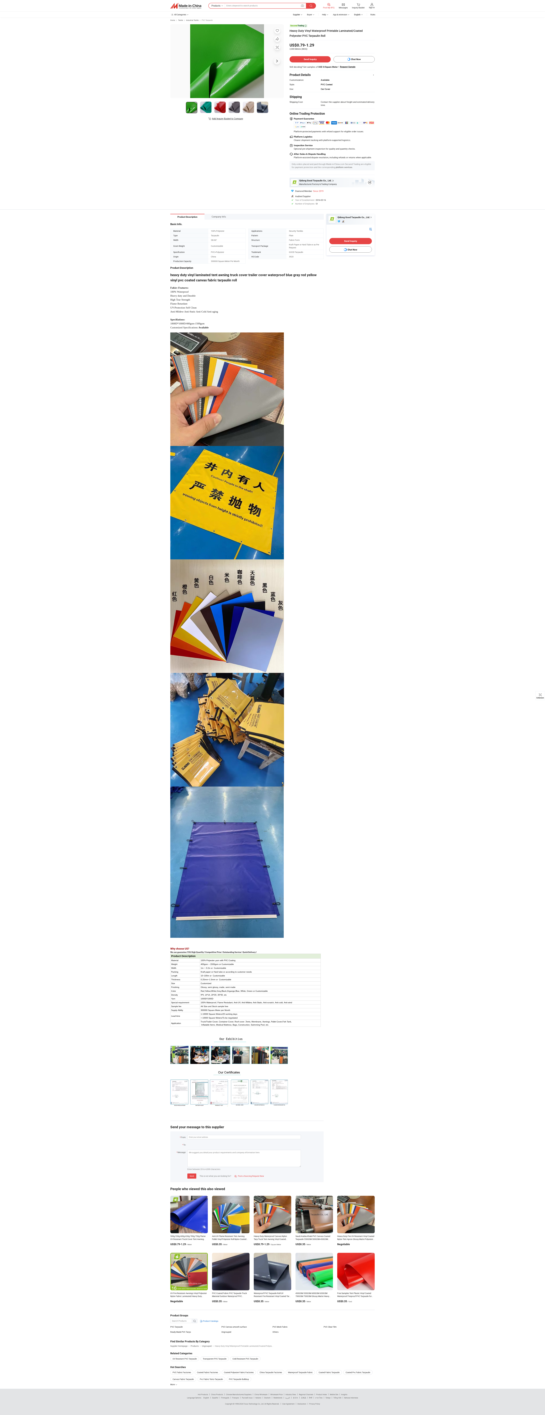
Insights (344, 1394)
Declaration (301, 1404)
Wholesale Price (276, 1394)
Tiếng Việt (337, 1398)
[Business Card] (370, 228)
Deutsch (267, 1398)
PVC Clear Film (330, 1326)
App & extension (340, 14)
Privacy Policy (314, 1404)
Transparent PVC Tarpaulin (215, 1358)
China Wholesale (260, 1394)
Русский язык (247, 1398)
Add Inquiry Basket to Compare (227, 118)
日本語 (303, 1398)
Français (235, 1398)
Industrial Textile (192, 20)
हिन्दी (310, 1398)
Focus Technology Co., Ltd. (254, 1404)
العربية (287, 1398)
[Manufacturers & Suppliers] (185, 6)
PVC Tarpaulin (207, 20)
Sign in (372, 7)
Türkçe (327, 1398)
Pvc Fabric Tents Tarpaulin (211, 1379)
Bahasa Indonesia (351, 1398)
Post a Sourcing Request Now (249, 1176)
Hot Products (203, 1394)
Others (275, 1332)
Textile (180, 20)
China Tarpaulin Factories (271, 1372)
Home (172, 20)
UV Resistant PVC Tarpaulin (185, 1358)
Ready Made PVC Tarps (180, 1332)
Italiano (258, 1398)
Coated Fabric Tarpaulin (329, 1372)
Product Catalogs (210, 1321)
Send (192, 1176)
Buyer (309, 14)
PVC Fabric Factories (182, 1372)
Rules (372, 14)
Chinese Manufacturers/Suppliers (238, 1394)
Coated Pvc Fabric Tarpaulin (358, 1372)
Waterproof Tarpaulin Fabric (300, 1372)
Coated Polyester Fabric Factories (239, 1372)
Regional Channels (306, 1394)
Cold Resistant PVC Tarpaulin (245, 1358)
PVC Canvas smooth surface (234, 1326)
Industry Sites (291, 1394)
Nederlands (277, 1398)
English (206, 1398)
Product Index (321, 1394)
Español (215, 1398)
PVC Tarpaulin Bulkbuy (239, 1379)
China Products (217, 1394)
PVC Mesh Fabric (280, 1326)
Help (324, 14)
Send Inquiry (310, 59)
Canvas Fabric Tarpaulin (183, 1379)
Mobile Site (334, 1394)
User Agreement (288, 1404)
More (172, 1384)
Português (225, 1398)
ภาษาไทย (318, 1398)
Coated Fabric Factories (207, 1372)
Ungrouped (226, 1332)
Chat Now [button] (356, 59)
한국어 (295, 1398)
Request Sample (347, 67)
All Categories (180, 14)
